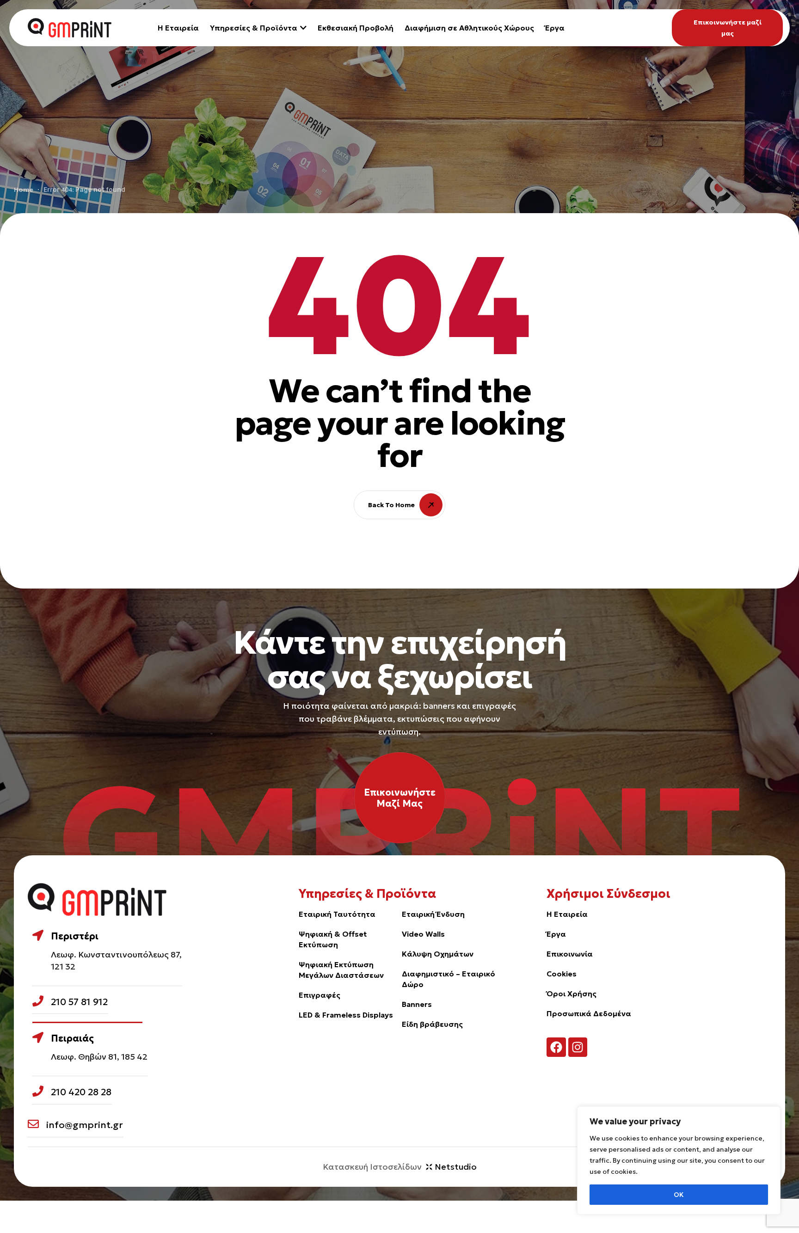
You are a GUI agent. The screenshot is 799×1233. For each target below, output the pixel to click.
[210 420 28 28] (37, 1091)
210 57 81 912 (79, 1002)
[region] (679, 1160)
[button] (727, 27)
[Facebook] (556, 1047)
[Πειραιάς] (37, 1037)
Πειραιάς (72, 1038)
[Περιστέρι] (37, 935)
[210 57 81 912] (37, 1000)
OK (679, 1194)
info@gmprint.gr (84, 1125)
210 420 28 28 (81, 1092)
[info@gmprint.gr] (33, 1123)
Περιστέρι (74, 936)
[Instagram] (578, 1047)
